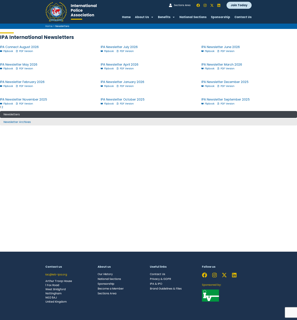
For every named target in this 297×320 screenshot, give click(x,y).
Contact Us (243, 17)
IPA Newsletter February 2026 (22, 82)
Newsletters (11, 114)
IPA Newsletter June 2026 (220, 47)
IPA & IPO (156, 284)
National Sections (193, 17)
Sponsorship (220, 17)
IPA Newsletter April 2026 (119, 64)
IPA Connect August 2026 (19, 47)
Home (126, 17)
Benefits (164, 17)
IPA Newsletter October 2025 (123, 99)
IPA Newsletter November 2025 (23, 99)
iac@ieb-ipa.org (56, 274)
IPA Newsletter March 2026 (221, 64)
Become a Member (111, 288)
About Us (142, 17)
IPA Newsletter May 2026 (18, 64)
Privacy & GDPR (160, 279)
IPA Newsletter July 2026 (119, 47)
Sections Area (107, 293)
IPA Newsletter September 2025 (225, 99)
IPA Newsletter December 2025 (225, 82)
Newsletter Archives (17, 122)
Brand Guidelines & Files (166, 288)
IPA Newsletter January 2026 (122, 82)
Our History (105, 274)
